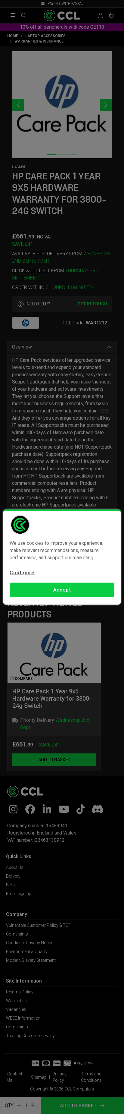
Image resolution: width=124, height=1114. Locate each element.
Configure (22, 572)
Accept (62, 590)
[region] (62, 557)
